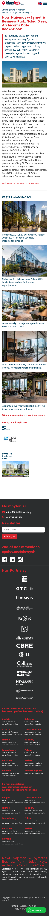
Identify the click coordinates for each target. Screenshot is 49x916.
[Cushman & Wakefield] (24, 637)
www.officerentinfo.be (32, 724)
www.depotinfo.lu (8, 821)
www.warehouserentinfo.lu (12, 823)
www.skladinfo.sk (8, 841)
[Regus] (24, 617)
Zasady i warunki (28, 905)
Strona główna (8, 9)
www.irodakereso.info (32, 742)
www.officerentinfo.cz (32, 734)
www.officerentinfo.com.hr (12, 734)
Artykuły (21, 9)
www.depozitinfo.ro (9, 831)
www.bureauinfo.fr (9, 742)
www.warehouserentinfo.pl (34, 823)
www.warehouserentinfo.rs (34, 833)
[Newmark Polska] (24, 682)
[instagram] (21, 558)
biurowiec (23, 183)
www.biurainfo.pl (30, 752)
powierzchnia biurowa (10, 183)
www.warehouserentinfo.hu (34, 813)
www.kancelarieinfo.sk (10, 773)
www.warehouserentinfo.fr (12, 813)
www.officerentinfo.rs (32, 765)
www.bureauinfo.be (31, 722)
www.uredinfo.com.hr (10, 732)
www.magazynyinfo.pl (32, 821)
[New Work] (24, 628)
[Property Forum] (24, 691)
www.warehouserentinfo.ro (12, 833)
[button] (44, 3)
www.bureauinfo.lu (9, 752)
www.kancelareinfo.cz (32, 732)
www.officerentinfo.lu (10, 755)
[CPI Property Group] (24, 578)
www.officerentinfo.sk (10, 776)
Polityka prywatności (23, 908)
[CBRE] (24, 646)
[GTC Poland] (24, 588)
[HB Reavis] (24, 596)
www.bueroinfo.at (8, 722)
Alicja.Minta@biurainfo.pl (19, 512)
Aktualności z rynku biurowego (16, 12)
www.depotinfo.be (9, 800)
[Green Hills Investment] (24, 606)
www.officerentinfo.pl (32, 755)
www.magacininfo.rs (32, 831)
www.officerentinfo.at (10, 724)
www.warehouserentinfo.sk (12, 844)
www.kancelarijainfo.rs (33, 763)
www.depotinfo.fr (8, 810)
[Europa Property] (24, 698)
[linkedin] (14, 558)
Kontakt (14, 905)
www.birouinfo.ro (8, 763)
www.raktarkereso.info (33, 810)
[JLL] (24, 654)
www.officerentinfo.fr (10, 745)
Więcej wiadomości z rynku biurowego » (23, 415)
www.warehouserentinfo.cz (34, 802)
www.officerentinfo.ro (10, 765)
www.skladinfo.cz (30, 800)
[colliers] (24, 664)
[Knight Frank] (24, 673)
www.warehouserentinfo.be (12, 802)
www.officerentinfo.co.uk (33, 773)
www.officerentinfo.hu (32, 745)
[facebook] (6, 558)
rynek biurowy (33, 183)
